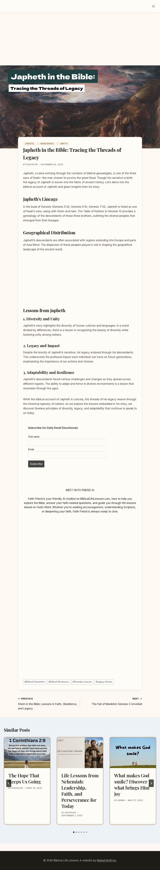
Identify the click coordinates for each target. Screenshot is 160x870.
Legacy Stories (104, 682)
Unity (64, 143)
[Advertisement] (80, 42)
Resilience (47, 143)
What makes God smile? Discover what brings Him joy (131, 784)
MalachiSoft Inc (106, 860)
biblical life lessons (59, 682)
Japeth (29, 143)
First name (33, 436)
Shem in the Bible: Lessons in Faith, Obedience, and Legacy (47, 703)
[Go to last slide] (8, 783)
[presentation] (27, 752)
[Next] (151, 783)
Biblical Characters (35, 682)
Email (31, 449)
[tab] (74, 832)
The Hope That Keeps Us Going (24, 778)
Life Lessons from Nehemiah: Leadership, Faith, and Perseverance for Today (80, 790)
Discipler (32, 164)
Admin (121, 800)
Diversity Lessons (82, 682)
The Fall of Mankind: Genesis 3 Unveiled (117, 701)
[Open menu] (153, 6)
